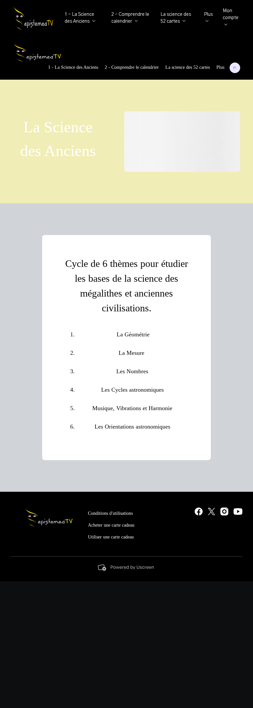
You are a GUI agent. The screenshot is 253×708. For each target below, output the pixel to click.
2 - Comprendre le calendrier (132, 67)
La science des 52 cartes (187, 67)
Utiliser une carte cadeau (111, 537)
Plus (220, 67)
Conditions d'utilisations (110, 513)
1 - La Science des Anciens (73, 67)
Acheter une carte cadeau (111, 525)
